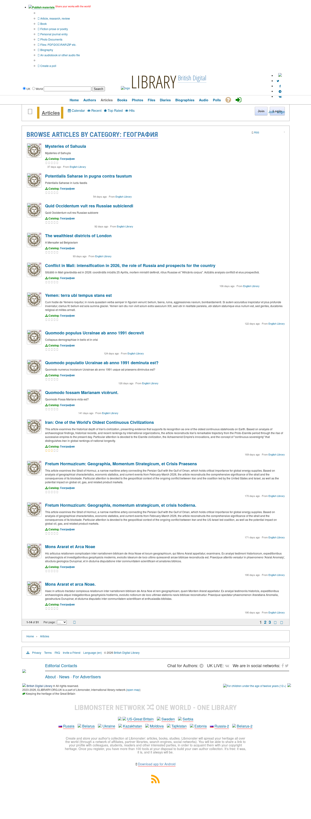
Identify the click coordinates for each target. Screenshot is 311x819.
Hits (131, 110)
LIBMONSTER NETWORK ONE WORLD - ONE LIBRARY (155, 707)
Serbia (188, 719)
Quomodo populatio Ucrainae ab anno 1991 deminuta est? (101, 363)
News (64, 676)
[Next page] (275, 622)
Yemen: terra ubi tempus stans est (78, 295)
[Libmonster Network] (254, 686)
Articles (51, 112)
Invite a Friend (71, 652)
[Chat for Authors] (280, 91)
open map (133, 690)
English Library (78, 166)
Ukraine (108, 726)
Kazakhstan (132, 726)
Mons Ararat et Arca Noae (70, 546)
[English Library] (34, 156)
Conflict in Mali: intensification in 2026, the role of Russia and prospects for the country (130, 265)
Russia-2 (221, 726)
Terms (48, 652)
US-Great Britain (140, 719)
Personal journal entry (54, 34)
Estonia (200, 726)
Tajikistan (179, 726)
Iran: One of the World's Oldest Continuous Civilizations (99, 422)
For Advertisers (87, 676)
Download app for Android (157, 764)
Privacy (36, 652)
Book (43, 23)
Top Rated (115, 110)
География (67, 159)
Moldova (157, 726)
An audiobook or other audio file (60, 55)
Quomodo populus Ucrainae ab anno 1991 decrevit (94, 333)
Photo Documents (51, 39)
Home (30, 636)
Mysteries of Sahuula (65, 146)
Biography (46, 50)
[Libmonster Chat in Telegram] (202, 665)
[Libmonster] (24, 671)
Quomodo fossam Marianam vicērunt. (81, 392)
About (50, 676)
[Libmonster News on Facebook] (280, 86)
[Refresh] (74, 623)
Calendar (78, 110)
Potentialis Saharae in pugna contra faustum (88, 176)
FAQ (57, 652)
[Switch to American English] (280, 75)
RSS (256, 132)
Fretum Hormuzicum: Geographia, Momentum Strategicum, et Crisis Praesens (121, 464)
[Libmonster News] (278, 81)
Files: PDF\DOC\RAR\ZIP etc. (58, 44)
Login (281, 111)
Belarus (88, 726)
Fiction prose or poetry (54, 29)
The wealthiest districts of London (78, 236)
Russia (68, 726)
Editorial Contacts (61, 665)
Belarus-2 (244, 726)
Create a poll (48, 66)
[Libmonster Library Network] (289, 686)
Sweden (168, 719)
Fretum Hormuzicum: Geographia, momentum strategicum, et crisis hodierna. (120, 505)
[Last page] (282, 622)
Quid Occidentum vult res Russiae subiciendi (89, 206)
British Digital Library (127, 652)
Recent (96, 110)
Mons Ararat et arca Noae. (70, 584)
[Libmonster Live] (280, 96)
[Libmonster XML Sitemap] (155, 781)
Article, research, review (55, 18)
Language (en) (92, 652)
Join (271, 111)
